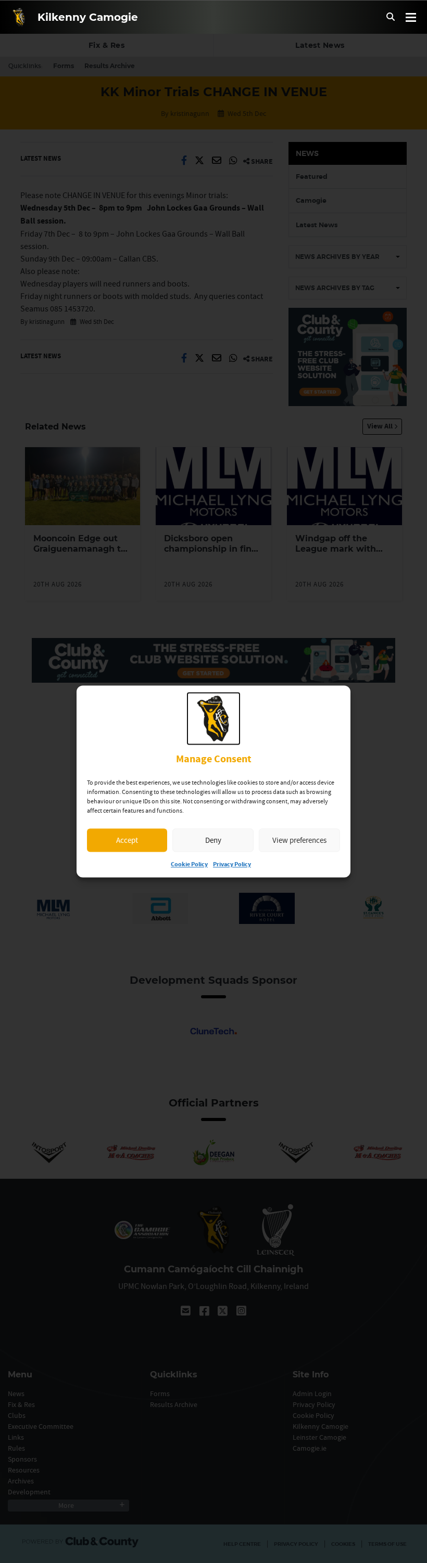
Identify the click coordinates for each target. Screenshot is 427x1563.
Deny (213, 840)
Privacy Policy (232, 865)
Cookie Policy (189, 865)
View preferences (299, 840)
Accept (127, 840)
